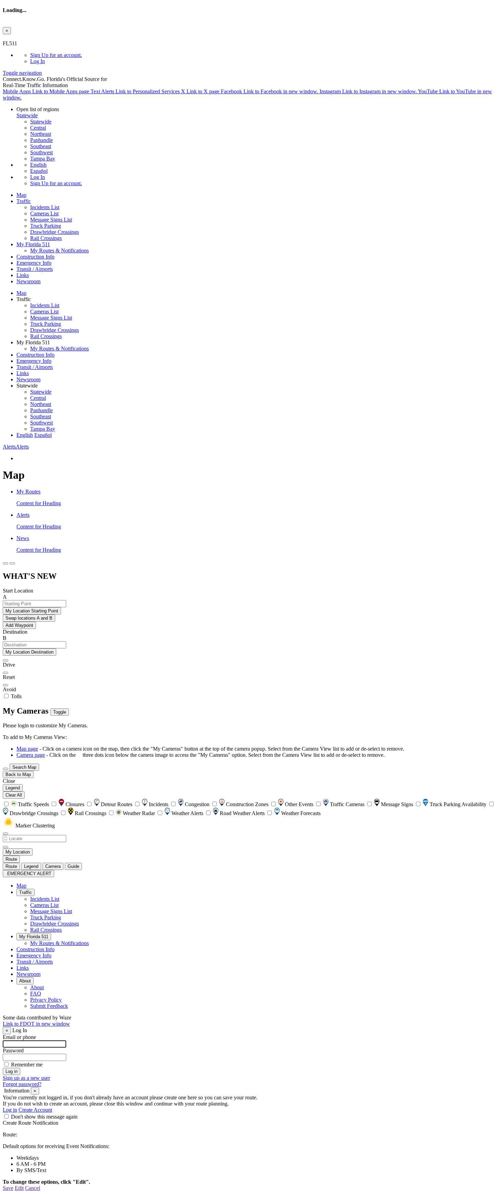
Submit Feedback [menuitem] (49, 1006)
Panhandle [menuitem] (41, 140)
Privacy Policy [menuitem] (46, 1000)
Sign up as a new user (26, 1078)
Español (39, 171)
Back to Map (18, 774)
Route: (10, 1134)
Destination (15, 632)
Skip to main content (25, 37)
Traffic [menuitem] (23, 201)
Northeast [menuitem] (40, 134)
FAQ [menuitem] (35, 993)
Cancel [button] (32, 1188)
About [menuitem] (25, 980)
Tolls (16, 696)
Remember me (27, 1064)
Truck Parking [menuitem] (45, 226)
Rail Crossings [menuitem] (46, 238)
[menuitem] (265, 55)
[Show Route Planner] (5, 769)
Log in (10, 1110)
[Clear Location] (5, 847)
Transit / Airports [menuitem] (34, 269)
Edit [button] (19, 1188)
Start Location (18, 591)
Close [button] (9, 781)
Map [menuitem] (21, 195)
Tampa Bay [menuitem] (42, 159)
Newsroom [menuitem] (28, 281)
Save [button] (8, 1188)
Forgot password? (22, 1084)
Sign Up (56, 55)
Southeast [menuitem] (40, 146)
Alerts (16, 447)
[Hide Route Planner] (12, 563)
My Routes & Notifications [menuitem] (59, 250)
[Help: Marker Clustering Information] (5, 834)
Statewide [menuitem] (40, 121)
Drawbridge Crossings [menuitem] (54, 232)
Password (13, 1050)
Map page (27, 749)
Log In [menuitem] (37, 61)
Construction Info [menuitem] (35, 257)
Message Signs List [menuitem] (51, 220)
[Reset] (5, 673)
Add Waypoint (19, 625)
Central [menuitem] (38, 128)
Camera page (30, 755)
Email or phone (19, 1037)
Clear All (13, 795)
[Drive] (5, 660)
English (38, 165)
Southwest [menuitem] (41, 152)
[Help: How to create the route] (5, 685)
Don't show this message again (44, 1117)
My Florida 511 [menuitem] (33, 244)
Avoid (9, 689)
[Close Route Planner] (5, 563)
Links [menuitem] (22, 275)
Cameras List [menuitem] (44, 213)
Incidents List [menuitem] (44, 207)
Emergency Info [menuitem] (33, 263)
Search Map (24, 767)
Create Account (35, 1110)
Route (11, 859)
